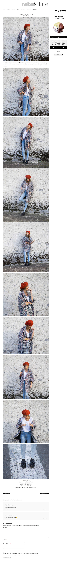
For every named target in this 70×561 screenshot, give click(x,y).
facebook (13, 9)
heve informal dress (44, 493)
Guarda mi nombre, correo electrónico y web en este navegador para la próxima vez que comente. (20, 553)
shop (8, 9)
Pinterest (28, 9)
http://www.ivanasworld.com (9, 518)
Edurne (35, 487)
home (4, 9)
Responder (45, 509)
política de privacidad (24, 554)
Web (4, 547)
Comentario (5, 527)
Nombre (5, 539)
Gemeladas (7, 504)
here (31, 482)
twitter (18, 9)
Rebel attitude (25, 487)
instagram (23, 9)
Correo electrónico (7, 543)
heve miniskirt (6, 493)
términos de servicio (32, 554)
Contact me (35, 9)
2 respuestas (26, 488)
